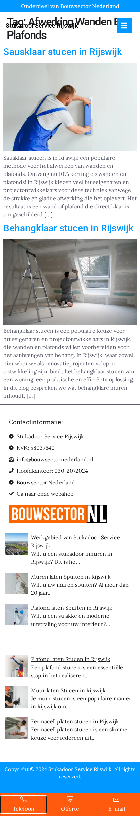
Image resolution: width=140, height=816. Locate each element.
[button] (124, 25)
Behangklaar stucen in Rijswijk (68, 228)
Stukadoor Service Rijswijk (42, 25)
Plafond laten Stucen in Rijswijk (70, 659)
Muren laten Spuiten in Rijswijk (71, 576)
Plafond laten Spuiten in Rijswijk (71, 607)
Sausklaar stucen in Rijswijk (62, 51)
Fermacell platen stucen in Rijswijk (75, 721)
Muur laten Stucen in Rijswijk (68, 690)
